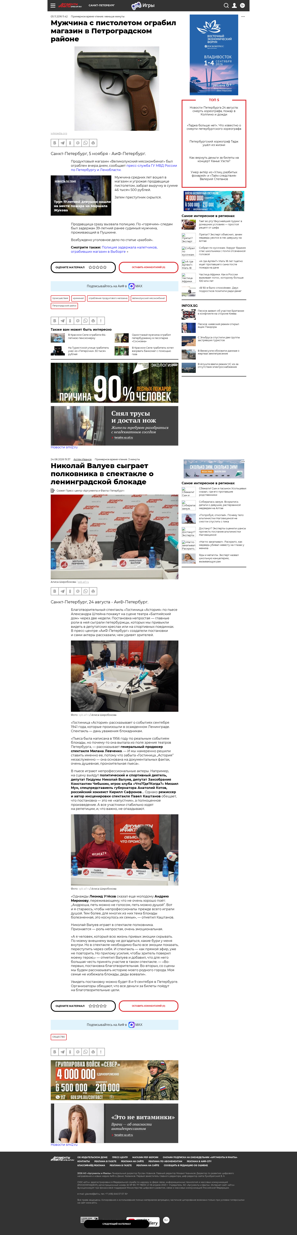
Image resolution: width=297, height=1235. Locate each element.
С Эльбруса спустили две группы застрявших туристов (219, 339)
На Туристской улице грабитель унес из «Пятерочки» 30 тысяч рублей (88, 351)
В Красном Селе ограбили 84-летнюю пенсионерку (87, 336)
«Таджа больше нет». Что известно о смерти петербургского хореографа (214, 127)
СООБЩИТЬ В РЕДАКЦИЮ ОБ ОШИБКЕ (186, 1165)
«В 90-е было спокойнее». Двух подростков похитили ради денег (220, 289)
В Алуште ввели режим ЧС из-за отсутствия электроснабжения (218, 365)
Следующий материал (116, 1224)
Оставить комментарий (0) (148, 267)
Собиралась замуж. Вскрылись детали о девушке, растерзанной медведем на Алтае (220, 505)
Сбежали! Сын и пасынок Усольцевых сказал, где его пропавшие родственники (222, 491)
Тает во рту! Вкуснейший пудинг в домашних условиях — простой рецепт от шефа (220, 224)
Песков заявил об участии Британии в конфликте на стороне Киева (221, 312)
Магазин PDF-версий (145, 1157)
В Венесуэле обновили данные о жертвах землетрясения (218, 352)
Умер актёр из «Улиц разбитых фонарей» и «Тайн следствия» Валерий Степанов (214, 176)
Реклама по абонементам (165, 1161)
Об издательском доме (92, 1157)
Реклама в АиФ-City (199, 1161)
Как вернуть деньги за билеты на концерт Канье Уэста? (214, 159)
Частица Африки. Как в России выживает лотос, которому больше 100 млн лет (221, 277)
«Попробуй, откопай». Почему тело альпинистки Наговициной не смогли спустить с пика (221, 518)
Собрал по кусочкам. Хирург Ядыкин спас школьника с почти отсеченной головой (222, 251)
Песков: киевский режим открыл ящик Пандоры (218, 325)
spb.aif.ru (83, 581)
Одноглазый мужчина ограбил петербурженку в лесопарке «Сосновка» (151, 338)
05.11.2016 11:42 (59, 16)
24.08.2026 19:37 (60, 459)
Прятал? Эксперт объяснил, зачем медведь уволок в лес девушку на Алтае (220, 237)
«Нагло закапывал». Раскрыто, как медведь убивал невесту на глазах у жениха (221, 545)
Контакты (83, 1161)
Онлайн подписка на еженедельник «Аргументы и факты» (200, 1157)
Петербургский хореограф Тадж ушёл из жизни (214, 143)
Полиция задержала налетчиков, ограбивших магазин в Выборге (114, 249)
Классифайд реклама (91, 1165)
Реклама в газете (105, 1161)
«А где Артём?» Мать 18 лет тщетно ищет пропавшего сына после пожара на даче (221, 264)
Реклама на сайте (132, 1161)
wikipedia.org (59, 133)
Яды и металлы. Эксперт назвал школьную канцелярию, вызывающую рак (219, 558)
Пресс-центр (120, 1157)
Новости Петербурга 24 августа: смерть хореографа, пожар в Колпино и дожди (214, 111)
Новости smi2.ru (64, 447)
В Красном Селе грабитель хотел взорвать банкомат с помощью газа (153, 351)
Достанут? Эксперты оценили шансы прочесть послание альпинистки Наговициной (222, 531)
